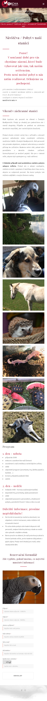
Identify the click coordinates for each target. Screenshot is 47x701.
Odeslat (18, 676)
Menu (43, 4)
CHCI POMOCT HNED (23, 19)
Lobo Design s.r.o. (27, 697)
